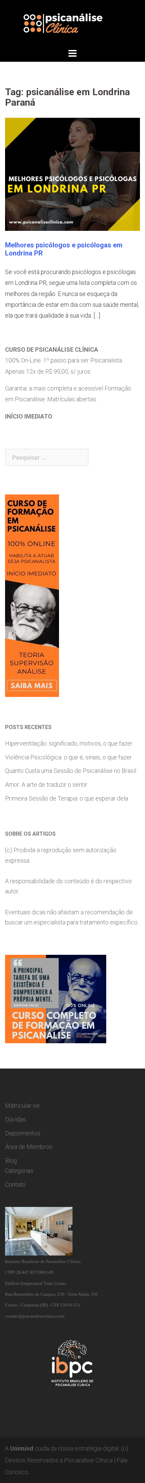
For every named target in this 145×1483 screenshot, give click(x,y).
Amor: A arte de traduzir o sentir (46, 784)
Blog (11, 1160)
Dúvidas (15, 1119)
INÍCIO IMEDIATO (28, 416)
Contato (15, 1184)
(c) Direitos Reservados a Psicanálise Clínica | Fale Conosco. (66, 1460)
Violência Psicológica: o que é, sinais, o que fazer (68, 757)
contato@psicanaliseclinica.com (34, 1316)
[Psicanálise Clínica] (72, 23)
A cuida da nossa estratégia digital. (62, 1448)
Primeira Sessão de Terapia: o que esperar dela (66, 798)
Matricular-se (22, 1105)
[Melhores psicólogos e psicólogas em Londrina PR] (72, 173)
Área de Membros (28, 1146)
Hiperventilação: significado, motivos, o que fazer (69, 743)
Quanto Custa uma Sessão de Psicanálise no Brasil (70, 770)
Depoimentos (22, 1133)
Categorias (19, 1170)
